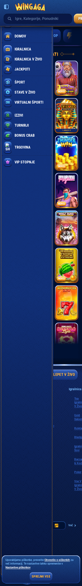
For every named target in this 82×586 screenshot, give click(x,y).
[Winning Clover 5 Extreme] (66, 265)
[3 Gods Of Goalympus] (66, 78)
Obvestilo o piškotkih (57, 560)
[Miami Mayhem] (66, 190)
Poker (77, 472)
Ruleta (78, 428)
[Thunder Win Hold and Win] (66, 153)
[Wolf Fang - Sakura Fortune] (66, 228)
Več (70, 525)
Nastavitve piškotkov (18, 567)
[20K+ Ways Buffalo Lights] (66, 340)
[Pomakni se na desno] (72, 35)
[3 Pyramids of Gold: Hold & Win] (66, 115)
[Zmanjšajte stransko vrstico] (6, 7)
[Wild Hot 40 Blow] (66, 302)
